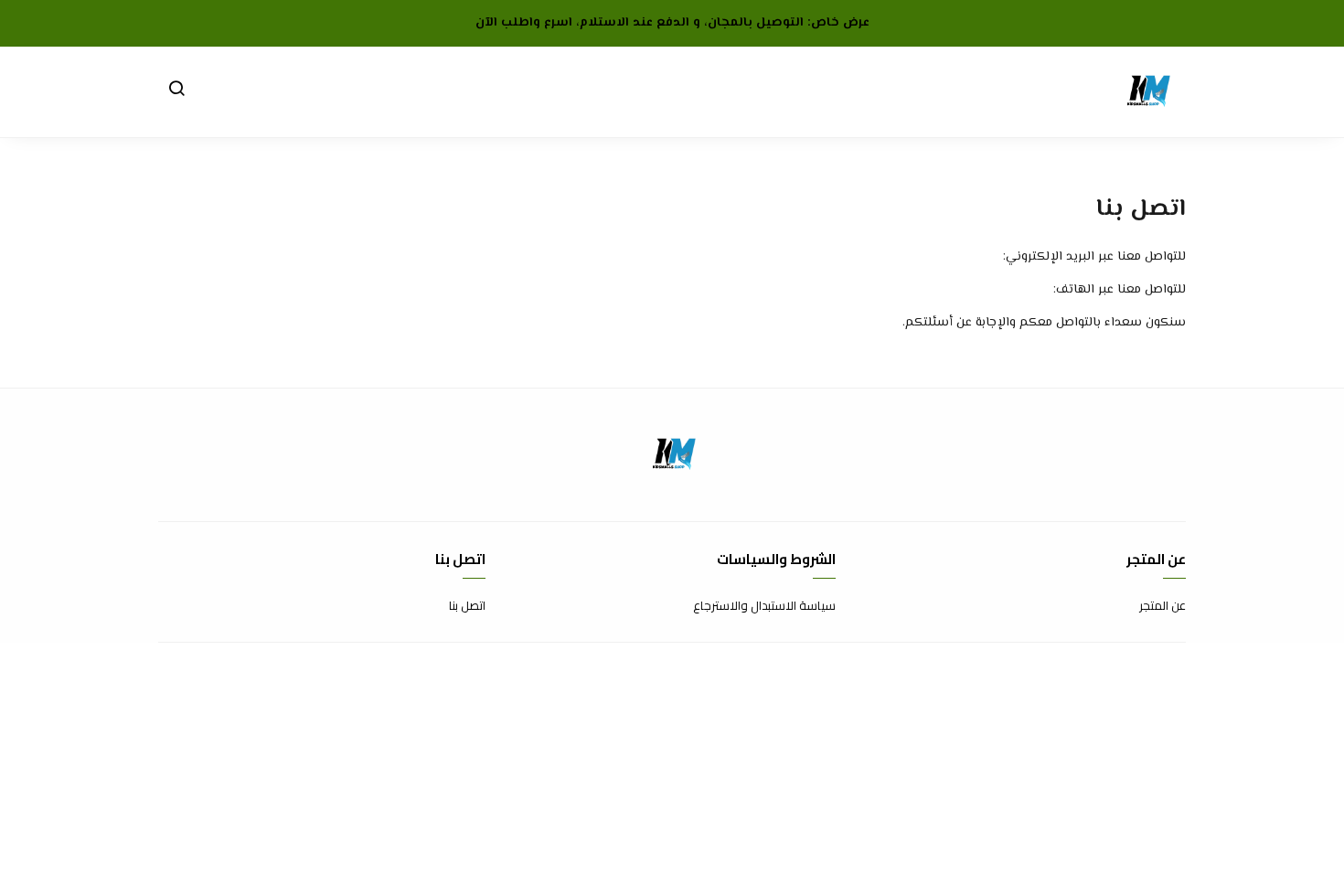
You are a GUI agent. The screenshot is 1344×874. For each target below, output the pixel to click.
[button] (176, 92)
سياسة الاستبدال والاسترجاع (764, 606)
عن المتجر (1162, 606)
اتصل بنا (467, 606)
